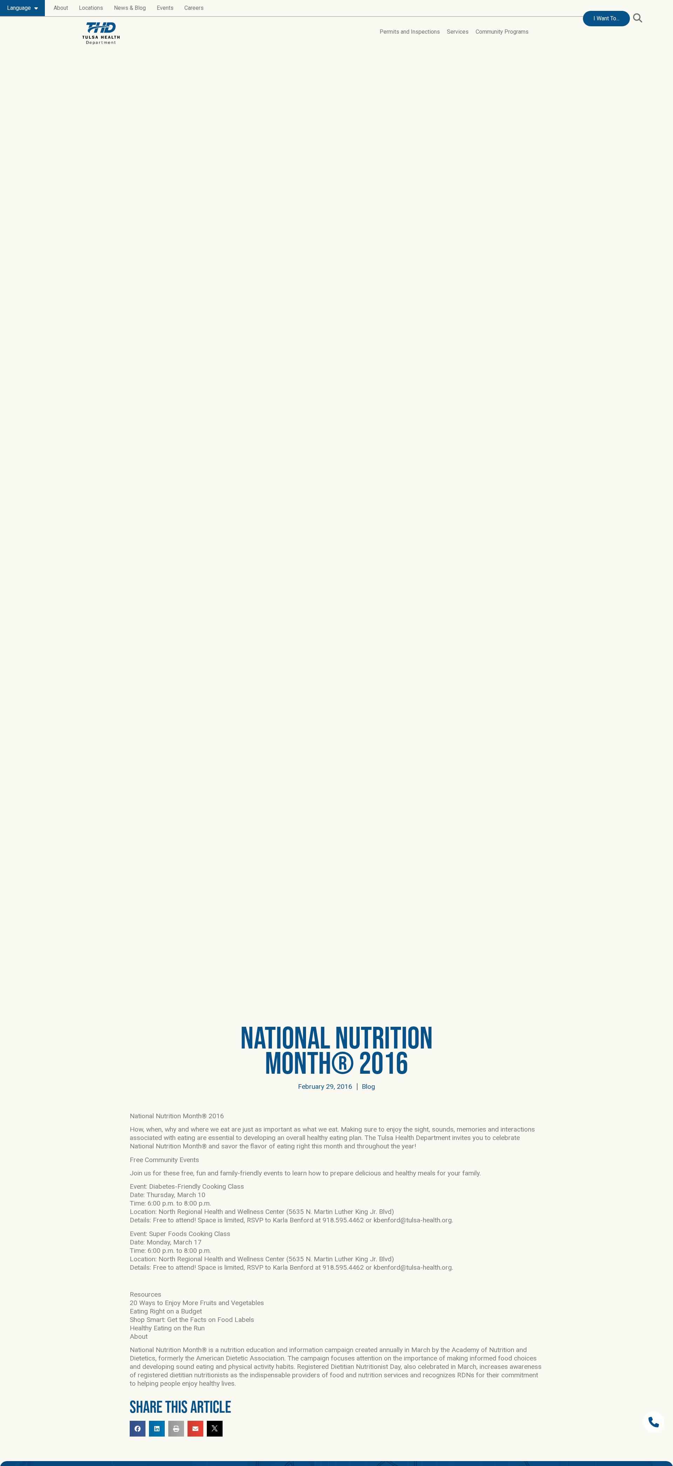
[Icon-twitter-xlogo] (215, 1429)
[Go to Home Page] (101, 33)
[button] (637, 18)
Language (19, 8)
